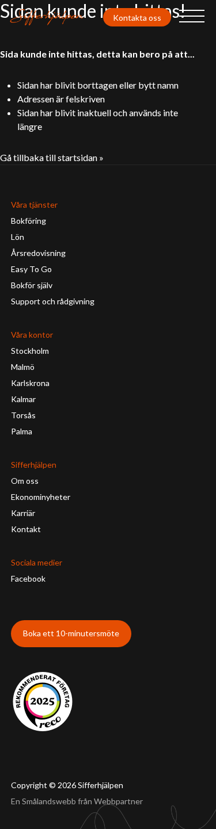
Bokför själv (31, 285)
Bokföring (28, 221)
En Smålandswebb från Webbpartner (77, 801)
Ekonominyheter (40, 497)
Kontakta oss (137, 17)
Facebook (28, 578)
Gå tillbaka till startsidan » (52, 157)
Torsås (23, 415)
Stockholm (30, 351)
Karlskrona (30, 383)
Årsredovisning (38, 253)
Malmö (23, 367)
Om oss (25, 481)
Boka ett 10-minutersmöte (71, 633)
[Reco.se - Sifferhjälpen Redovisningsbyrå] (42, 701)
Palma (21, 431)
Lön (17, 237)
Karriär (23, 513)
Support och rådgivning (52, 301)
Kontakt (26, 529)
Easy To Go (31, 269)
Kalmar (23, 399)
